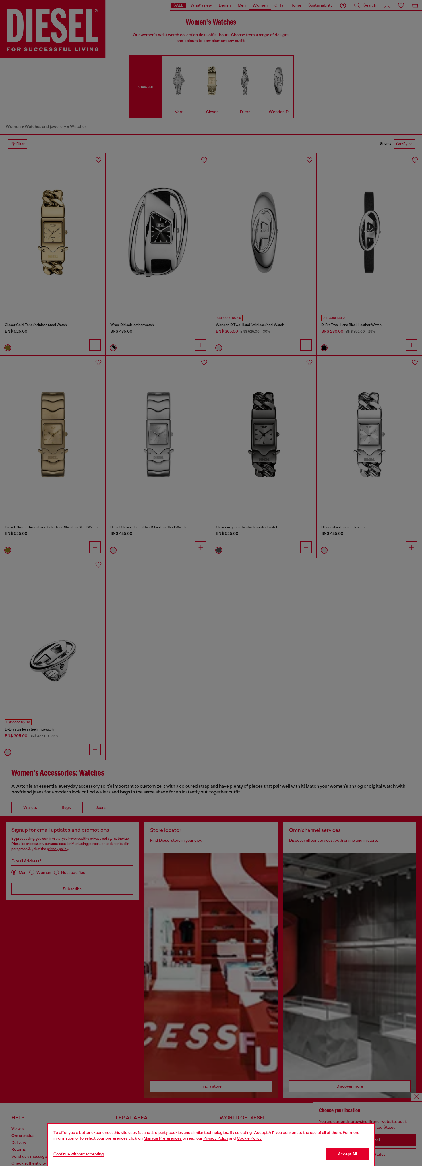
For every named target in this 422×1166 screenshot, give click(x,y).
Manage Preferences (163, 1138)
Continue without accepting (78, 1154)
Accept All (347, 1154)
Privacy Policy (215, 1138)
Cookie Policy (249, 1138)
